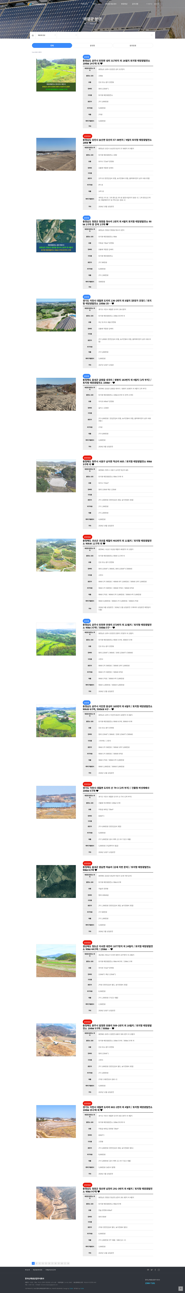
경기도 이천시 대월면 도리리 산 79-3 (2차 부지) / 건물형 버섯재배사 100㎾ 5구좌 (116, 789)
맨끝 (68, 1263)
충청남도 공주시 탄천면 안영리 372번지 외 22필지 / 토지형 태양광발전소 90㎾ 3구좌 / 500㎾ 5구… (117, 626)
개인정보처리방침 (37, 1270)
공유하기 (150, 35)
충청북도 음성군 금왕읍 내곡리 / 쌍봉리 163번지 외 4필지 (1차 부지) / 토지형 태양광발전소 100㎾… (117, 381)
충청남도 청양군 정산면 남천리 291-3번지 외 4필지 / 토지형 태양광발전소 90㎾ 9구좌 (117, 1190)
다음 (65, 1263)
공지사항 (135, 4)
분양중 (92, 45)
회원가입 (150, 4)
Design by (68, 1288)
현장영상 (124, 4)
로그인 (157, 4)
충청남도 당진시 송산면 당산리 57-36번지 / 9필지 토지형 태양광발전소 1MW (117, 141)
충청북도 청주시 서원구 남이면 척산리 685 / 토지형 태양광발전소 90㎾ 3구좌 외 (117, 463)
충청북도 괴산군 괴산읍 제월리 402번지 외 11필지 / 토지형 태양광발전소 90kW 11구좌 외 (117, 542)
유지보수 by (79, 1288)
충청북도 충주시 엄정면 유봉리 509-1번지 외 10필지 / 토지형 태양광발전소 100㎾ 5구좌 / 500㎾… (117, 1027)
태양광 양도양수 (110, 4)
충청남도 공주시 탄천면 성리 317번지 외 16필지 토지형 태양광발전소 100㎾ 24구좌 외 (116, 62)
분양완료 (133, 45)
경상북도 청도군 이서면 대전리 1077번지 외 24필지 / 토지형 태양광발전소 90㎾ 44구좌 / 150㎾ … (118, 948)
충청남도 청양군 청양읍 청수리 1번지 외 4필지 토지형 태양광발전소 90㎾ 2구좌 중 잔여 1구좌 (117, 223)
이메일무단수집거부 (50, 1270)
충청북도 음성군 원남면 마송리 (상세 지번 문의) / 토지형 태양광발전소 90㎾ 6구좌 (117, 869)
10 (62, 1263)
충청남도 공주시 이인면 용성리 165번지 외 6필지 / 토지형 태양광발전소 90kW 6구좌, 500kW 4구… (117, 708)
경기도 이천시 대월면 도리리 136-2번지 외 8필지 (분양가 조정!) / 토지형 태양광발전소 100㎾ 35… (117, 302)
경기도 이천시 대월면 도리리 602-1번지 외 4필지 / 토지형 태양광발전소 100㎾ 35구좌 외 (117, 1109)
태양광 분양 (96, 4)
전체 (52, 45)
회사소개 (84, 4)
